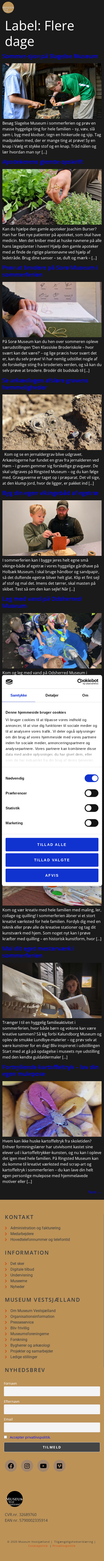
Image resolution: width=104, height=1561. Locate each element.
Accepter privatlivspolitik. (30, 1437)
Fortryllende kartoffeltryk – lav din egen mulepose (50, 1070)
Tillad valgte (52, 860)
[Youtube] (43, 1466)
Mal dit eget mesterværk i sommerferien (38, 951)
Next (95, 1192)
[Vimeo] (59, 1466)
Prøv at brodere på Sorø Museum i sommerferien (50, 270)
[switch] (91, 793)
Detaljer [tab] (52, 695)
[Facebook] (11, 1466)
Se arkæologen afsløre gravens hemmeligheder (45, 383)
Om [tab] (85, 695)
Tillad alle (52, 844)
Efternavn (12, 1401)
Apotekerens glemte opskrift (42, 161)
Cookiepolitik (38, 1546)
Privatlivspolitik (64, 1546)
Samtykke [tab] (18, 695)
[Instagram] (27, 1466)
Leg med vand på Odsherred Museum (41, 602)
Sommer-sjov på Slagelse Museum (50, 56)
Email (8, 1419)
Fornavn (10, 1383)
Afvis (52, 875)
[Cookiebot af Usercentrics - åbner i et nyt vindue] (77, 682)
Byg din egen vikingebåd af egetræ (50, 493)
